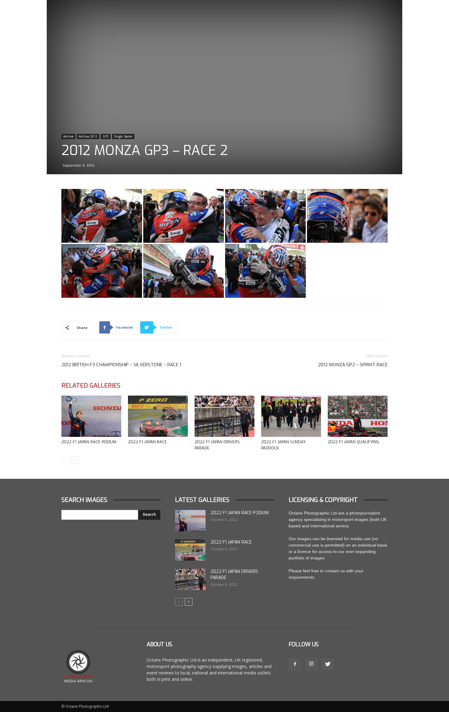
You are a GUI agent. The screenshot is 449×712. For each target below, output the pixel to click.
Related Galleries (90, 386)
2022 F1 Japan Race (147, 442)
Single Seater (123, 136)
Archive (68, 136)
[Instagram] (311, 664)
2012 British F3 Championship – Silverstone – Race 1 (121, 365)
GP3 (106, 136)
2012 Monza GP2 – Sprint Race (353, 365)
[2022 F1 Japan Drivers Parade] (224, 416)
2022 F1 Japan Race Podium (88, 442)
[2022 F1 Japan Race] (158, 416)
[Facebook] (295, 664)
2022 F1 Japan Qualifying (353, 442)
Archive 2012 (88, 136)
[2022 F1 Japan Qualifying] (358, 416)
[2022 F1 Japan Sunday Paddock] (291, 416)
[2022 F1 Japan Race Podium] (91, 416)
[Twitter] (328, 664)
